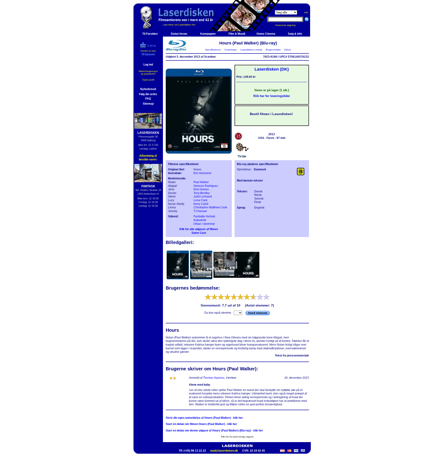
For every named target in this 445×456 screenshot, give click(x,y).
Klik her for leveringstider (271, 96)
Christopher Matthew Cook (210, 207)
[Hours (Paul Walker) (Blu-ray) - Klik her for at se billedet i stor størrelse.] (199, 156)
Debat (287, 49)
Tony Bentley (202, 193)
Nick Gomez (201, 189)
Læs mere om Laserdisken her (179, 24)
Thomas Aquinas (213, 377)
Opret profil (148, 79)
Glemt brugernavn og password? (148, 72)
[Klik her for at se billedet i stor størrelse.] (178, 280)
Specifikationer (213, 49)
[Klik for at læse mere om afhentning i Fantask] (148, 173)
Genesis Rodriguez (206, 185)
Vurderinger (230, 49)
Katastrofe (200, 220)
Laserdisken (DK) (271, 69)
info (306, 12)
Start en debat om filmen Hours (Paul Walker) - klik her (201, 424)
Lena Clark (200, 200)
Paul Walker (201, 182)
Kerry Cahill (201, 204)
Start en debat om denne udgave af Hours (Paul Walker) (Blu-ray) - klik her (214, 430)
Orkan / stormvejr (204, 223)
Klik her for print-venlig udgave (237, 436)
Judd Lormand (203, 196)
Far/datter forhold (204, 216)
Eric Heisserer (202, 173)
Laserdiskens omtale (251, 49)
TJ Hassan (200, 211)
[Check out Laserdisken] (143, 47)
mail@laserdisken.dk (224, 450)
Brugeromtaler (273, 49)
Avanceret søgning (288, 25)
